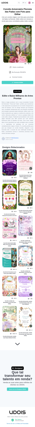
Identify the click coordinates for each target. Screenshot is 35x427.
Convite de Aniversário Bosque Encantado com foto (10, 215)
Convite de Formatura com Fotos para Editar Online (9, 272)
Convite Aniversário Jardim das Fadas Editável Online (9, 337)
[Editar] (15, 173)
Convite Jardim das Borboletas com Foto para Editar (9, 302)
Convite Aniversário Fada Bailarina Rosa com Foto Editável (25, 177)
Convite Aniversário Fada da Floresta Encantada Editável (9, 181)
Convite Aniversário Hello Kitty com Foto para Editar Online (9, 244)
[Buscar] (19, 2)
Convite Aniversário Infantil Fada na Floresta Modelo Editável (25, 212)
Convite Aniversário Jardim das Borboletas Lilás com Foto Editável (25, 303)
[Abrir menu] (33, 3)
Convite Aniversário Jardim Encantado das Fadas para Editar (25, 334)
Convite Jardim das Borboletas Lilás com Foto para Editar (25, 242)
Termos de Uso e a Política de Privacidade (17, 423)
